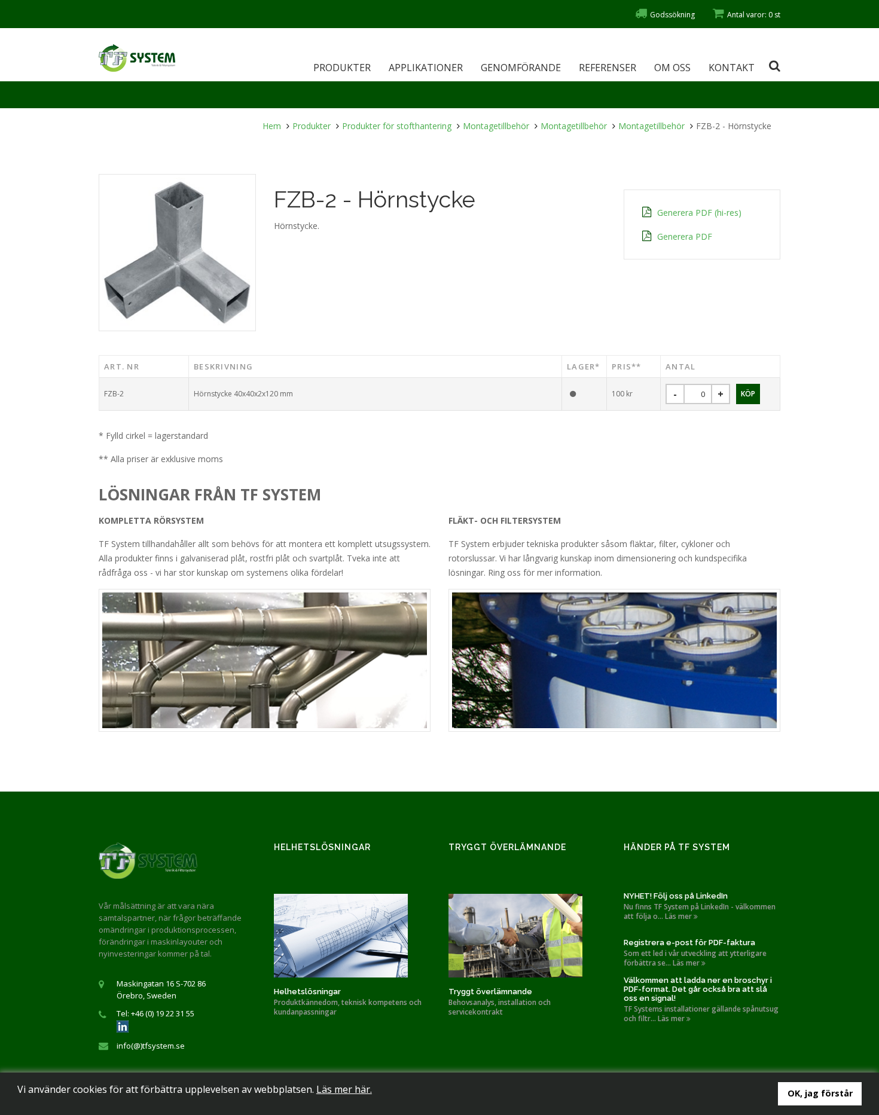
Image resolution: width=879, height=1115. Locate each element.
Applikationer (426, 67)
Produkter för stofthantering (396, 126)
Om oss (672, 67)
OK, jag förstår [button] (820, 1093)
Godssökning (672, 15)
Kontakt (732, 67)
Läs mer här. (344, 1089)
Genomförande (521, 67)
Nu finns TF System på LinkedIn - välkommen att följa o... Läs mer (700, 911)
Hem (272, 126)
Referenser (607, 67)
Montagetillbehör (496, 126)
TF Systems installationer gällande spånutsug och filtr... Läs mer (701, 1014)
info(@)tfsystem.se (151, 1045)
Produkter (342, 67)
